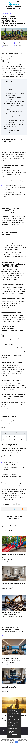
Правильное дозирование (16, 120)
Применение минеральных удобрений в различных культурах (13, 126)
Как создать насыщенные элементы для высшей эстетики (14, 686)
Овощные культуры (14, 132)
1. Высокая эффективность (16, 105)
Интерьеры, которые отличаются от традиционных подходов (14, 657)
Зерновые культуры (14, 130)
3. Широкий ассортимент (16, 111)
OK (16, 742)
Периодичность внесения (16, 122)
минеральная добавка (12, 64)
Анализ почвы (13, 118)
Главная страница (6, 13)
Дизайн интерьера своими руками (14, 7)
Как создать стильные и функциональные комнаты (10, 628)
